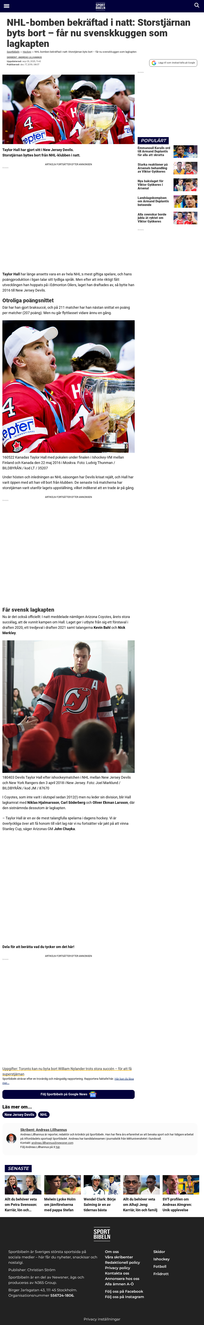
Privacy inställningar (102, 1319)
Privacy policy (117, 1268)
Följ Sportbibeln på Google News (64, 1094)
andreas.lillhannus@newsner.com (52, 1142)
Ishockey (161, 1259)
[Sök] (197, 6)
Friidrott (161, 1274)
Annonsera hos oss (122, 1279)
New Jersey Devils (19, 1114)
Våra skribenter (119, 1257)
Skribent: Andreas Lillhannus (24, 57)
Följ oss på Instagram (124, 1297)
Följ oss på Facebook (124, 1291)
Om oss (112, 1252)
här (58, 1147)
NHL (43, 1114)
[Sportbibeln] (100, 6)
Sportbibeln (13, 51)
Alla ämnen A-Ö (119, 1284)
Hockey (27, 51)
